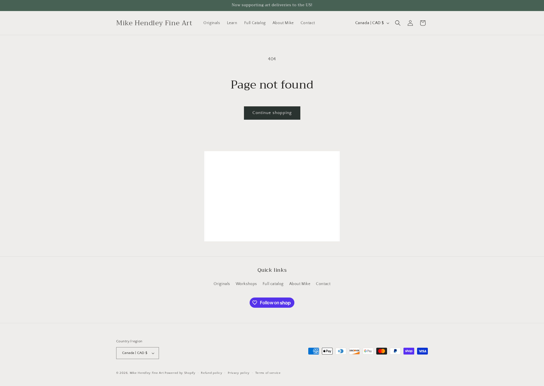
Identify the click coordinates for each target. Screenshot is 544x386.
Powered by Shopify (180, 373)
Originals (222, 284)
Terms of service (268, 373)
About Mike (300, 284)
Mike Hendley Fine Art (147, 373)
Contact (323, 284)
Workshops (246, 284)
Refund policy (211, 373)
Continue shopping (272, 112)
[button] (398, 23)
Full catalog (273, 284)
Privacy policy (239, 373)
